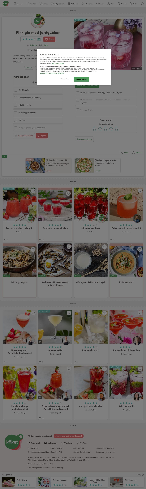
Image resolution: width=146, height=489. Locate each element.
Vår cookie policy (58, 63)
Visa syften (65, 79)
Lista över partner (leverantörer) (52, 73)
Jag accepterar (81, 79)
